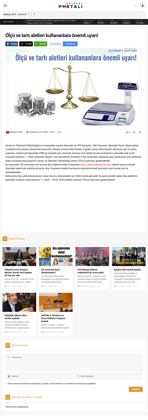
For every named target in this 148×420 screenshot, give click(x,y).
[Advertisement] (74, 209)
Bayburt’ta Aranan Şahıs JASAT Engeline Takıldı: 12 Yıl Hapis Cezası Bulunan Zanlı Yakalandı (51, 21)
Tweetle (28, 44)
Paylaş (14, 44)
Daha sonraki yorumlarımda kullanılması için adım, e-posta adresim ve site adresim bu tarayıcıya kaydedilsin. (52, 384)
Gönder (43, 44)
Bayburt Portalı (16, 132)
